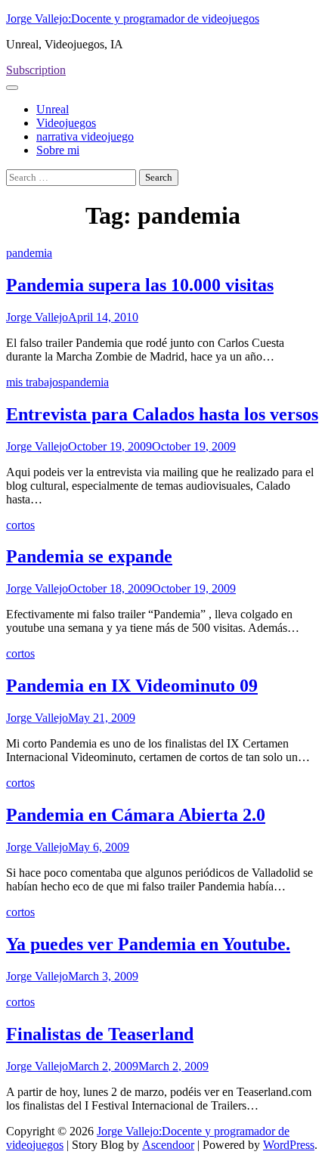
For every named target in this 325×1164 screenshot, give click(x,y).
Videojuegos (66, 122)
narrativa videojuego (85, 136)
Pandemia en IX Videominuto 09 (132, 685)
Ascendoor (168, 1144)
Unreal (52, 109)
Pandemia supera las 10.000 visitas (140, 285)
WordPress (288, 1144)
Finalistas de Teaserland (99, 1034)
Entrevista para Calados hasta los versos (162, 414)
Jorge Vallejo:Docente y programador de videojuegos (132, 18)
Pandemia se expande (89, 556)
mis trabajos (34, 382)
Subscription (36, 69)
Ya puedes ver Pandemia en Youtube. (148, 944)
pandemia (29, 252)
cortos (20, 525)
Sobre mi (57, 150)
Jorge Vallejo (37, 317)
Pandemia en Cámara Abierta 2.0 (135, 815)
